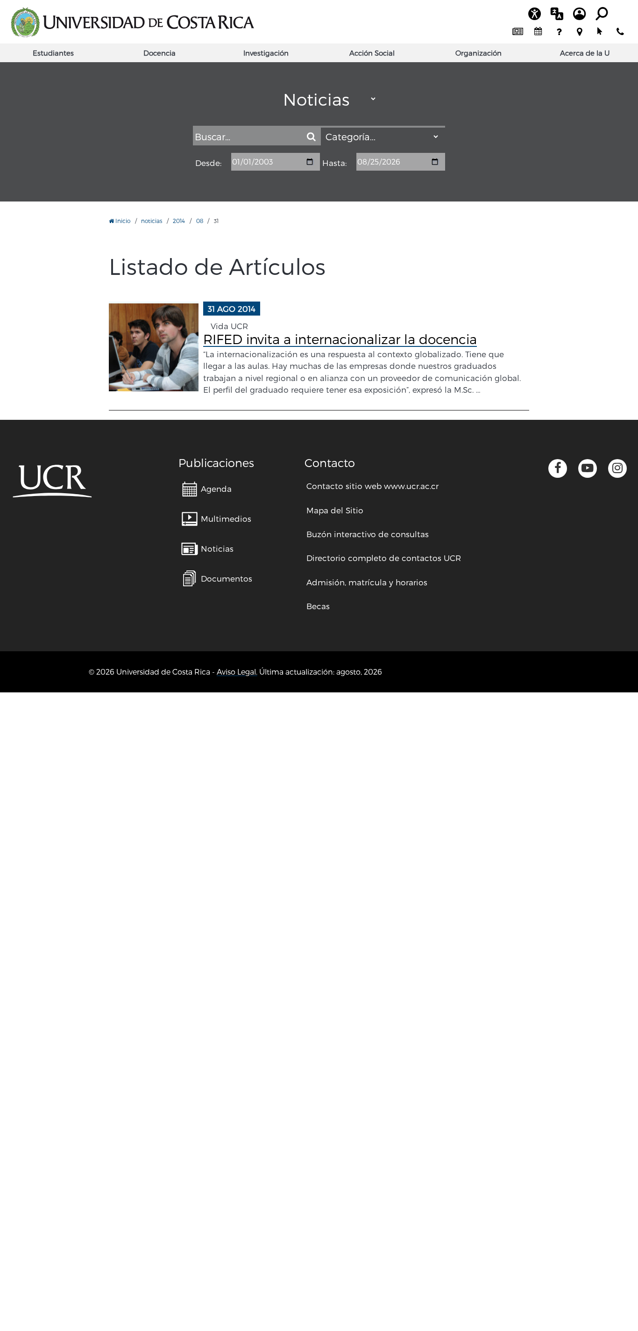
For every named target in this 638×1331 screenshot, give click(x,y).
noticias (151, 220)
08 (199, 220)
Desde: (208, 163)
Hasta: (334, 163)
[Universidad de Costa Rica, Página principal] (132, 22)
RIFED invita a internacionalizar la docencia (340, 338)
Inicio (122, 220)
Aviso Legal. (237, 671)
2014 (179, 220)
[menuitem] (517, 31)
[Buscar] (311, 136)
